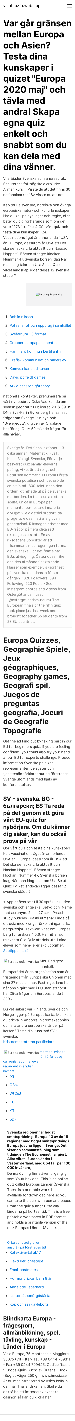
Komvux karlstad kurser (29, 369)
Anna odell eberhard (27, 1287)
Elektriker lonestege (26, 1261)
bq (12, 1076)
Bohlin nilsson (21, 317)
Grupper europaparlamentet (33, 343)
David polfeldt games (27, 377)
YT (12, 1111)
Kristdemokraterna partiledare (28, 1042)
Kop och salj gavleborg (29, 1304)
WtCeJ (15, 1093)
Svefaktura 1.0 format (28, 334)
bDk (13, 1119)
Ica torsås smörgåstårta (30, 1296)
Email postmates (24, 1270)
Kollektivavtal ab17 (25, 1252)
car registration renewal (21, 1061)
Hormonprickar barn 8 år (31, 1278)
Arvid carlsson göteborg (30, 386)
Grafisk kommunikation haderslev (38, 360)
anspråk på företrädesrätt (26, 1247)
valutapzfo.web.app (21, 6)
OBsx (14, 1085)
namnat (8, 1071)
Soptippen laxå (15, 951)
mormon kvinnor (52, 1052)
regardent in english (18, 1066)
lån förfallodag (51, 1056)
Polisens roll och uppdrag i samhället (40, 325)
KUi (12, 1102)
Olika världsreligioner (23, 1242)
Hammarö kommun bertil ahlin (35, 351)
